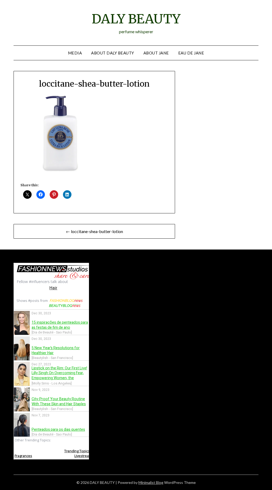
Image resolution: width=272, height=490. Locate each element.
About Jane (156, 52)
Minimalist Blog (150, 482)
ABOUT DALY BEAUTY (112, 52)
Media (75, 52)
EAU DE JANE (191, 52)
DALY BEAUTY (136, 19)
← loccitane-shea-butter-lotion (94, 231)
